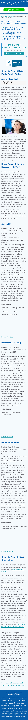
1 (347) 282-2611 (14, 10)
